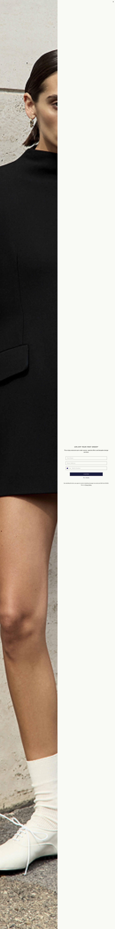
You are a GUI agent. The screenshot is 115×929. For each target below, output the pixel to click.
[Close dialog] (113, 2)
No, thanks (86, 478)
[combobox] (68, 468)
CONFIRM (86, 474)
